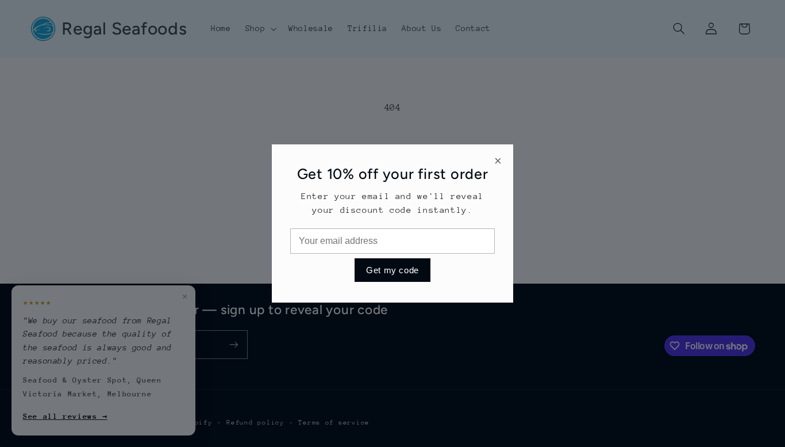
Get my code (392, 270)
